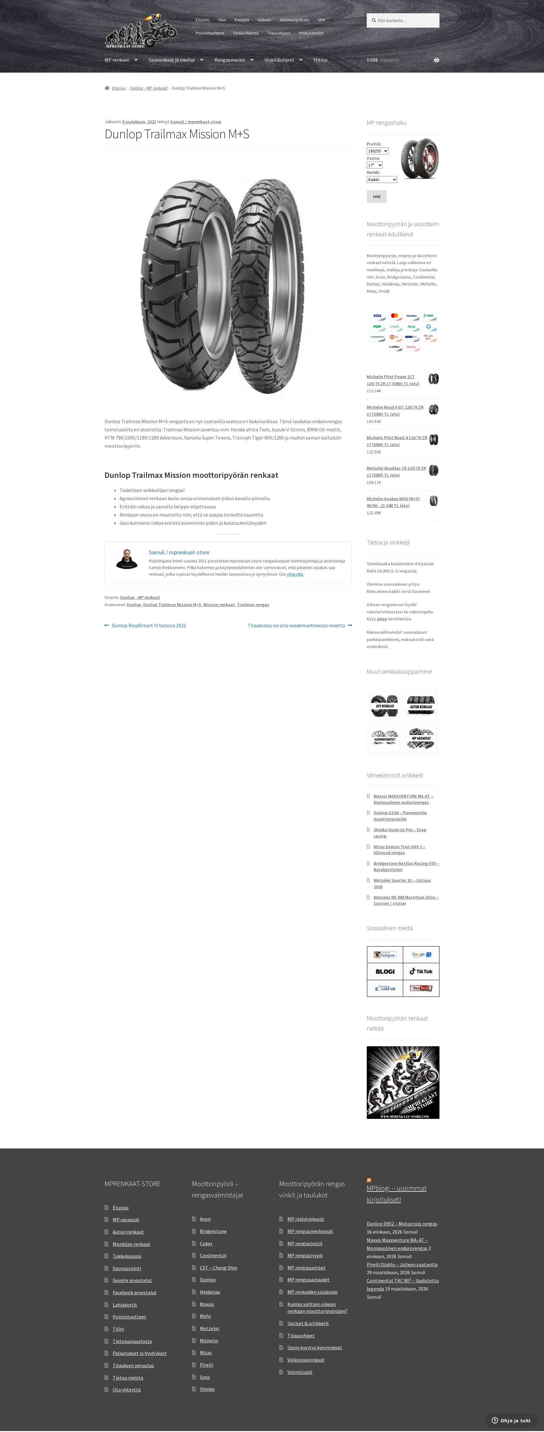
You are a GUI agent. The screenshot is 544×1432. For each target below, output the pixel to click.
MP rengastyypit (305, 1255)
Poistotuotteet (210, 33)
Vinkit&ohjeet (279, 60)
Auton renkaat (128, 1232)
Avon (205, 1219)
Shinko (207, 1389)
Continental (213, 1255)
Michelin (209, 1340)
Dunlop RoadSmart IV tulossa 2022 (148, 626)
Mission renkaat (219, 604)
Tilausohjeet (278, 33)
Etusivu (202, 20)
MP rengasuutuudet (308, 1279)
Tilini (222, 20)
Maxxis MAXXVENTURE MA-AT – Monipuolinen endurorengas (404, 799)
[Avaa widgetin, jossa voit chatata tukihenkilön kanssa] (511, 1421)
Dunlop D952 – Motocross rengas (402, 1223)
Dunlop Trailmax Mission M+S (172, 604)
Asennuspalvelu (294, 20)
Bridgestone (213, 1231)
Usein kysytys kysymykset (314, 1347)
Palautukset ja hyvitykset (140, 1353)
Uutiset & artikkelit (308, 1323)
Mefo (205, 1316)
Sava (205, 1377)
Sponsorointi (127, 1268)
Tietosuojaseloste (132, 1341)
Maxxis (207, 1304)
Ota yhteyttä (127, 1389)
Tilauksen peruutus (133, 1365)
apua (382, 619)
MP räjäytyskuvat (305, 1219)
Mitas (206, 1352)
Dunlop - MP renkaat (148, 88)
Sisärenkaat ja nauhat (172, 60)
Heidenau (210, 1292)
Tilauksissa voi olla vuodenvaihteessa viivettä (296, 626)
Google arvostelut (132, 1280)
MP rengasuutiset (306, 1267)
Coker (206, 1243)
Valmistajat (300, 1372)
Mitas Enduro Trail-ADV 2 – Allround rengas (400, 850)
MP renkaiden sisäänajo (312, 1292)
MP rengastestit (305, 1243)
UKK (322, 20)
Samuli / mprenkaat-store (195, 121)
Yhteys (321, 60)
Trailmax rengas (253, 604)
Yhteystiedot (311, 33)
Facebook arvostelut (135, 1292)
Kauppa (242, 20)
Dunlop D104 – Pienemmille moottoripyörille (400, 816)
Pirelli (206, 1365)
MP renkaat (117, 60)
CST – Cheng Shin (218, 1267)
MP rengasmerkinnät (310, 1231)
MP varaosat (126, 1219)
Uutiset (264, 20)
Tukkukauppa (127, 1256)
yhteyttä (295, 574)
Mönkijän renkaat (131, 1244)
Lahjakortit (125, 1305)
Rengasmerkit (229, 60)
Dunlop (134, 604)
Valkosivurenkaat (306, 1360)
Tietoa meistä (245, 33)
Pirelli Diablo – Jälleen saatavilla (402, 1264)
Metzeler (209, 1328)
